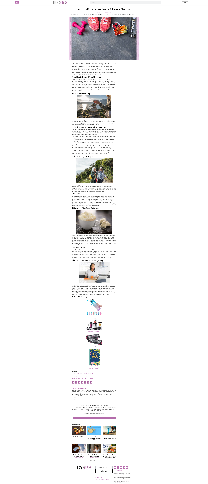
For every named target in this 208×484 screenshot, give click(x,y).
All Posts (74, 399)
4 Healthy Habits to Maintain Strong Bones (82, 378)
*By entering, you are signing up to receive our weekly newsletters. (94, 413)
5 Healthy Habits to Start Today (79, 376)
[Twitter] (118, 467)
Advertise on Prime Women (102, 479)
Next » (97, 460)
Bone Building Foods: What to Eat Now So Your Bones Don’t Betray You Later (109, 456)
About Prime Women (100, 475)
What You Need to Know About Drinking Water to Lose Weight (110, 438)
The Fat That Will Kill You (79, 437)
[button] (73, 382)
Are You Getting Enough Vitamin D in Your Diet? (79, 455)
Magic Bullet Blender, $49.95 (94, 331)
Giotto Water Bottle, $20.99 (94, 315)
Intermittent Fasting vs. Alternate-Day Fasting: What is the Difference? (94, 438)
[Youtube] (121, 467)
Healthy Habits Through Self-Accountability (82, 373)
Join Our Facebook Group (120, 470)
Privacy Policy (99, 477)
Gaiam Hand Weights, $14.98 (94, 346)
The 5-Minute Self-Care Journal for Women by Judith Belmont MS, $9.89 (94, 367)
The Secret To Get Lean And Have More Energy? (94, 455)
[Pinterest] (127, 467)
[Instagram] (124, 467)
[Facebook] (115, 467)
